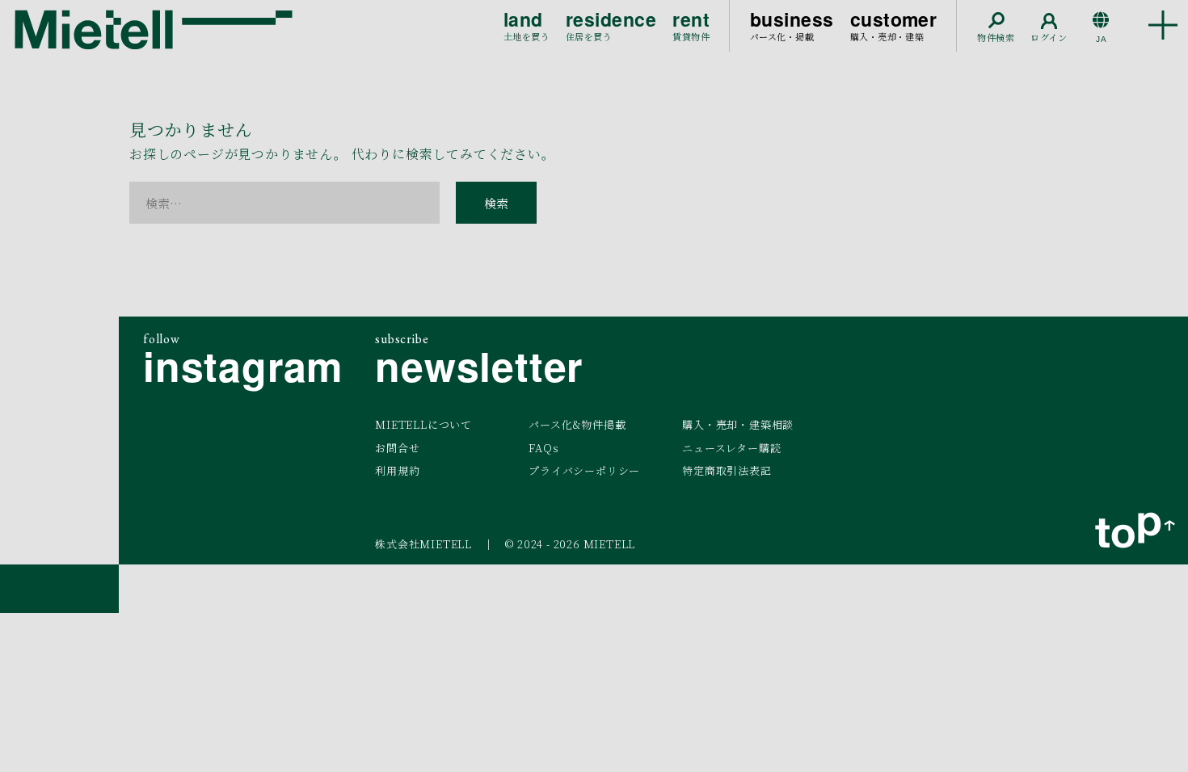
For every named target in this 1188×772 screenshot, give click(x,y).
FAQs (543, 447)
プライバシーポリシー (584, 470)
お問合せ (397, 447)
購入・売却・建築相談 (738, 424)
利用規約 (397, 470)
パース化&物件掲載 (577, 424)
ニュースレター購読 (731, 447)
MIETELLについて (423, 424)
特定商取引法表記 (726, 470)
